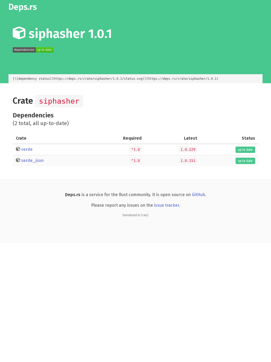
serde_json (32, 160)
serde (27, 149)
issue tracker (166, 205)
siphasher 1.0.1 (68, 33)
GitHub (198, 194)
